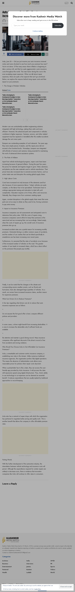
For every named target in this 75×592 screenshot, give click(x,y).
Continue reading (37, 31)
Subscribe (58, 25)
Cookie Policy (37, 589)
